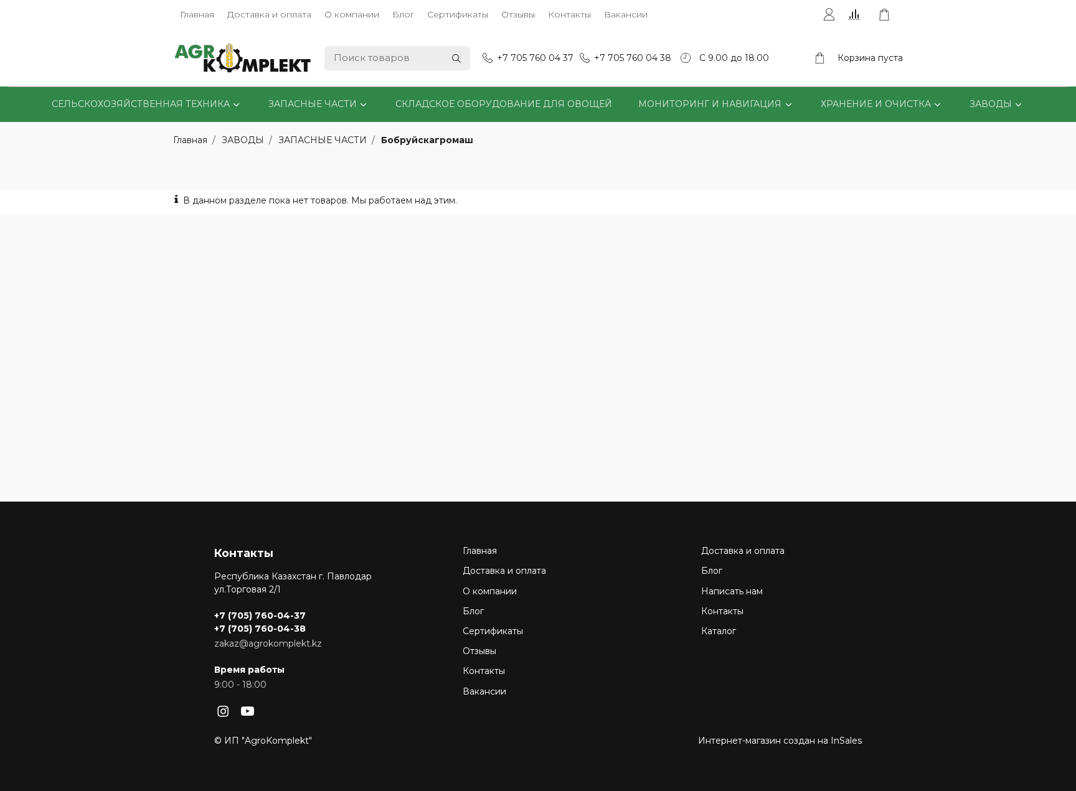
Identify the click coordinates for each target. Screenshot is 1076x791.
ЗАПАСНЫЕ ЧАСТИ (312, 104)
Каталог (718, 631)
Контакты (569, 14)
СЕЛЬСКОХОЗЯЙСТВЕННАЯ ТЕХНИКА (141, 104)
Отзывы (518, 14)
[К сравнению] (856, 15)
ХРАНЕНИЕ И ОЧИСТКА (876, 104)
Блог (403, 14)
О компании (351, 14)
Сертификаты (457, 14)
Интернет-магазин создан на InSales (780, 740)
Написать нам (732, 591)
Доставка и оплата (269, 14)
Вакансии (626, 14)
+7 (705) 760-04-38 (260, 628)
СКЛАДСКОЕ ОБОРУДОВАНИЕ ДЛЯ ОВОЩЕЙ (503, 104)
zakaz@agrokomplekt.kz (268, 643)
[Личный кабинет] (829, 15)
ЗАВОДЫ (991, 104)
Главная (197, 14)
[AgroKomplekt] (243, 58)
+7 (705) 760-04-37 (260, 615)
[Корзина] (890, 15)
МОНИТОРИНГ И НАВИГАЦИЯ (709, 104)
